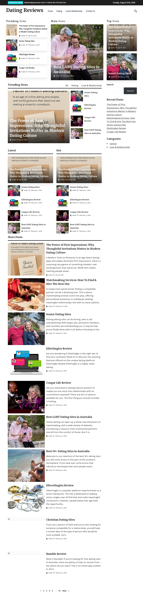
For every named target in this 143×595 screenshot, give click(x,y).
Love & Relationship (74, 11)
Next (64, 591)
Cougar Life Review (27, 68)
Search (110, 84)
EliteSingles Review (27, 54)
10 (59, 591)
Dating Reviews (24, 10)
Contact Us (90, 11)
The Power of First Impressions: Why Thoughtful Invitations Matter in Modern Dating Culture (33, 29)
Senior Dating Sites (27, 41)
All (67, 85)
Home (50, 11)
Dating (59, 11)
